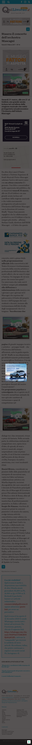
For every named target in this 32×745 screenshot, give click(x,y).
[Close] (27, 363)
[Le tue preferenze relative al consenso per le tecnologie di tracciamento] (29, 742)
